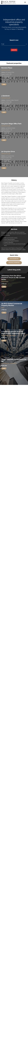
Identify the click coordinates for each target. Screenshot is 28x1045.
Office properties (14, 258)
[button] (14, 50)
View (4, 84)
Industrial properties (14, 262)
